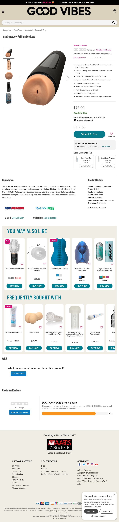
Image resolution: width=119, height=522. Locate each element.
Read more (97, 507)
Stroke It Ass (34, 332)
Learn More (105, 146)
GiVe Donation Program (87, 475)
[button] (3, 11)
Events (44, 468)
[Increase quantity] (83, 127)
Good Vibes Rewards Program (90, 478)
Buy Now (14, 286)
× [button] (114, 494)
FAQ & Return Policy (20, 485)
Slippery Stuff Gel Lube (13, 332)
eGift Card (16, 466)
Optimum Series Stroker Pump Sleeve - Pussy (54, 333)
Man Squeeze (49, 218)
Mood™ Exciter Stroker (59, 269)
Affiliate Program (84, 470)
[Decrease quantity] (75, 127)
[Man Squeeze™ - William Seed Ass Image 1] (44, 78)
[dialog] (99, 506)
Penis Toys (18, 30)
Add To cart (91, 134)
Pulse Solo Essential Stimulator (82, 270)
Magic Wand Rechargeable (95, 333)
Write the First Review (103, 50)
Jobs (79, 484)
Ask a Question (79, 58)
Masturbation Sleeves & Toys (35, 30)
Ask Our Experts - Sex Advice (53, 471)
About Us (16, 468)
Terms (14, 482)
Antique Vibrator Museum (87, 473)
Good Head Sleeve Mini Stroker (37, 270)
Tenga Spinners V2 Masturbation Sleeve (104, 270)
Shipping (16, 477)
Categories (7, 30)
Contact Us (16, 471)
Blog (43, 466)
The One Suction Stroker (14, 269)
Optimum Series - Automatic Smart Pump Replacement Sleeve (74, 334)
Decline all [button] (107, 511)
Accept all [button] (91, 511)
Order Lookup (17, 474)
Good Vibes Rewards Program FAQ (92, 481)
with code (39, 2)
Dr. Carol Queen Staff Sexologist (54, 474)
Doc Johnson (18, 218)
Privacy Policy (18, 480)
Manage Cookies (19, 488)
